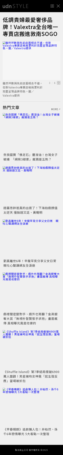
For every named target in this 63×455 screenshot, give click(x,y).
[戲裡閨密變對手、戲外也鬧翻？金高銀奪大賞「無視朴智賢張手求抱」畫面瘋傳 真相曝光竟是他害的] (31, 291)
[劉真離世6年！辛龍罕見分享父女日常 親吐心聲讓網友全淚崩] (31, 238)
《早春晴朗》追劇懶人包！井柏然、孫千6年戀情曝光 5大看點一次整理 (30, 431)
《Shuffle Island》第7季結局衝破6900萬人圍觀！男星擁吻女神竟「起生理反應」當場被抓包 (31, 376)
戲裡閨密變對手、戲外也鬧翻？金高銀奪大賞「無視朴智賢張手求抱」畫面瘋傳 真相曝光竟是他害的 (30, 318)
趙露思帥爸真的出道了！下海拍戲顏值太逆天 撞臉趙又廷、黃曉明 (30, 210)
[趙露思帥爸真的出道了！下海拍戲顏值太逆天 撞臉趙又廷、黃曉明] (31, 185)
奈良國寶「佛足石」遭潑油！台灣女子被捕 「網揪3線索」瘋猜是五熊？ (30, 156)
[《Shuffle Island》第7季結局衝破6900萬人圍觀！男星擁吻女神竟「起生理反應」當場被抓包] (31, 349)
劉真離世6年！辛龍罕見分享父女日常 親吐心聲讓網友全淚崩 (31, 263)
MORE (54, 109)
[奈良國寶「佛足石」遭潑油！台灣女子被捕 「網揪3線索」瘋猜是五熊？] (31, 132)
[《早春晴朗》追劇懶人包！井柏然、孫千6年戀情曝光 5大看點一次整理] (31, 407)
